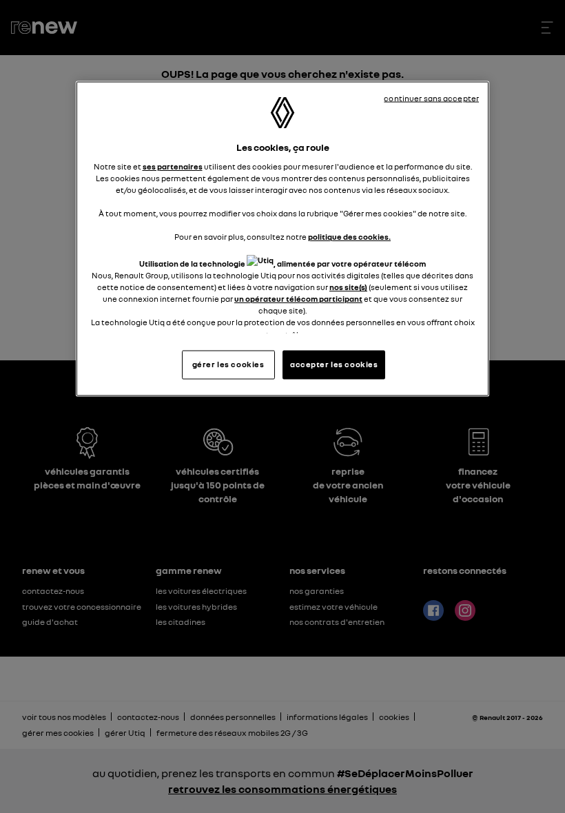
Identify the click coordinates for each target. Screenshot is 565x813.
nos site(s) (348, 287)
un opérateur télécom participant (298, 299)
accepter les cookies (334, 364)
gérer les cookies (228, 364)
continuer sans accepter (431, 98)
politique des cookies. (349, 236)
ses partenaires (173, 166)
